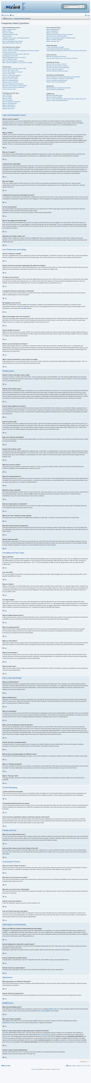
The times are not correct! (9, 52)
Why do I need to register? (9, 29)
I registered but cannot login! (10, 34)
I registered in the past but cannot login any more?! (16, 38)
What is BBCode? (7, 95)
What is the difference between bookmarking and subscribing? (63, 76)
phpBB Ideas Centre (8, 1022)
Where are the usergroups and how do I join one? (59, 34)
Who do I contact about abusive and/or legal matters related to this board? (66, 98)
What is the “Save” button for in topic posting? (14, 85)
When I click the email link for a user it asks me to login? (17, 62)
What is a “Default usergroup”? (54, 39)
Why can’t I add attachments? (10, 80)
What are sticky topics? (8, 105)
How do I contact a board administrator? (57, 100)
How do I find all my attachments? (55, 89)
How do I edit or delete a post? (10, 70)
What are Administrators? (53, 29)
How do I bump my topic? (9, 89)
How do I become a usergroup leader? (56, 36)
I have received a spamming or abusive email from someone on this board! (66, 50)
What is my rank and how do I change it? (13, 61)
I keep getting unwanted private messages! (57, 49)
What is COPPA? (7, 31)
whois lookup (45, 1034)
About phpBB (45, 1011)
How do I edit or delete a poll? (10, 77)
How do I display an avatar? (9, 59)
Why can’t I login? (7, 36)
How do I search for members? (54, 69)
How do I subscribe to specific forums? (56, 80)
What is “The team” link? (52, 41)
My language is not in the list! (10, 55)
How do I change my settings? (10, 49)
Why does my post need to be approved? (13, 87)
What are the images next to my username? (14, 57)
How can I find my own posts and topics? (57, 71)
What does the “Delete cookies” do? (12, 43)
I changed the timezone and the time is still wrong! (15, 54)
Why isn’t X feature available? (54, 97)
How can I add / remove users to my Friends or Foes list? (61, 58)
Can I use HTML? (7, 96)
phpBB (23, 308)
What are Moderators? (52, 31)
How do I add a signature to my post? (12, 72)
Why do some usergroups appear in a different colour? (61, 38)
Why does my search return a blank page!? (58, 67)
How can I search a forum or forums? (56, 64)
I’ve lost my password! (8, 39)
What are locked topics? (8, 106)
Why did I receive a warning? (10, 82)
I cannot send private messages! (55, 47)
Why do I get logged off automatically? (12, 41)
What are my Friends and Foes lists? (56, 56)
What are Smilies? (7, 98)
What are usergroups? (52, 32)
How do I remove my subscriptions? (56, 82)
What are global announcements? (11, 101)
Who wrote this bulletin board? (54, 95)
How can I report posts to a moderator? (13, 84)
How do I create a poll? (8, 73)
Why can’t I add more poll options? (11, 75)
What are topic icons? (8, 108)
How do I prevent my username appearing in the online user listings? (20, 50)
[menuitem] (12, 15)
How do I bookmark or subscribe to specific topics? (60, 78)
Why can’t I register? (8, 32)
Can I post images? (7, 100)
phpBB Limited (52, 1009)
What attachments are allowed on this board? (58, 87)
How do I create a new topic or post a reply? (14, 68)
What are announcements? (9, 103)
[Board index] (12, 6)
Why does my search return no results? (57, 65)
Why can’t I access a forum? (10, 78)
